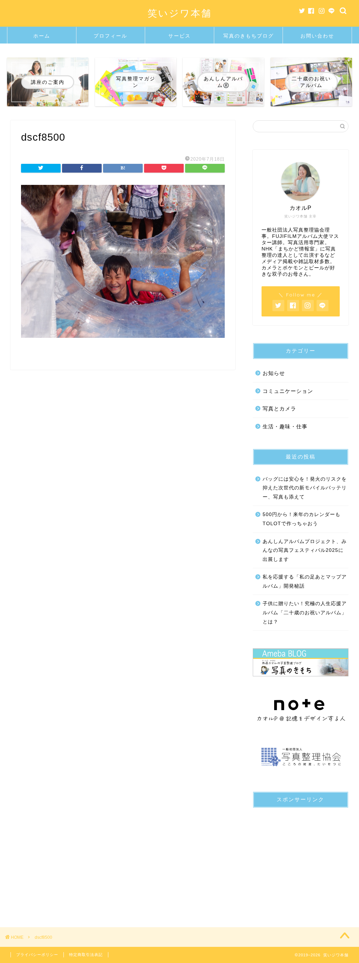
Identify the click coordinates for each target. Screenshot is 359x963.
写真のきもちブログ (248, 36)
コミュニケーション (288, 391)
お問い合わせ (317, 36)
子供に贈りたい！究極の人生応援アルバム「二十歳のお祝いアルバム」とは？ (305, 612)
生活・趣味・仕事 (285, 426)
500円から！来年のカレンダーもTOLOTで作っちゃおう (301, 519)
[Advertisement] (300, 857)
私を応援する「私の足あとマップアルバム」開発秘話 (305, 581)
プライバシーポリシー (37, 954)
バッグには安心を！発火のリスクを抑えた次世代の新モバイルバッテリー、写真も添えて (305, 488)
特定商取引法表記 (86, 954)
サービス (179, 36)
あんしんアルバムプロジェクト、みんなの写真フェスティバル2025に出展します (305, 550)
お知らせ (274, 373)
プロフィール (110, 36)
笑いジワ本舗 (180, 13)
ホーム (41, 36)
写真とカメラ (279, 409)
